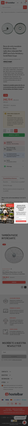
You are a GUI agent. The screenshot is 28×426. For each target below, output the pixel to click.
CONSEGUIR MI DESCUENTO (21, 221)
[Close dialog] (27, 203)
